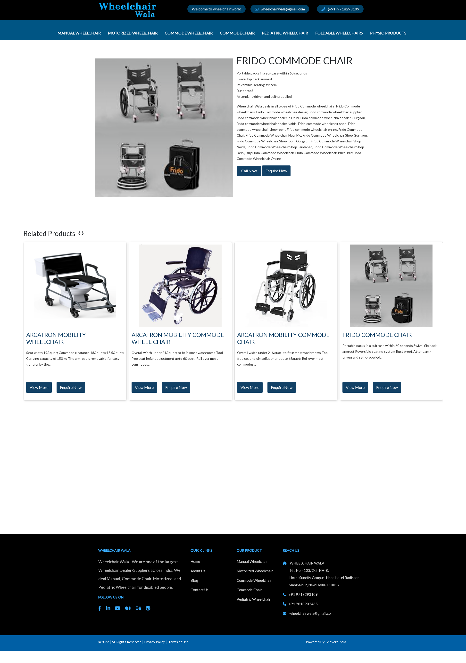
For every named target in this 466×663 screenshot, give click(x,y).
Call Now (249, 170)
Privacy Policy (154, 642)
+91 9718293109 (303, 594)
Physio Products (388, 33)
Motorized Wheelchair (133, 33)
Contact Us (199, 590)
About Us (198, 571)
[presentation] (79, 232)
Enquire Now (276, 170)
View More (38, 387)
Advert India (336, 642)
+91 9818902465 (303, 604)
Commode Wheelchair (189, 33)
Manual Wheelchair (79, 33)
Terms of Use (178, 642)
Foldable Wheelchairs (339, 33)
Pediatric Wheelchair (285, 33)
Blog (194, 580)
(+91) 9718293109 (342, 9)
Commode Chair (237, 33)
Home (195, 561)
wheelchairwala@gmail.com (281, 9)
